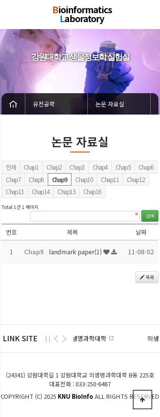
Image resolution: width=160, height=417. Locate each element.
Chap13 (15, 191)
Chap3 (77, 167)
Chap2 (54, 167)
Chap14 (41, 191)
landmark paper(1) (76, 251)
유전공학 (44, 104)
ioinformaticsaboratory (82, 14)
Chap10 (84, 179)
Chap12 (136, 179)
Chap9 (59, 179)
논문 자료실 (110, 104)
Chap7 (13, 179)
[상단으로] (142, 399)
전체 (11, 167)
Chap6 (146, 167)
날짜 (141, 232)
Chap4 (100, 167)
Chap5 (123, 167)
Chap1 (31, 167)
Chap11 (110, 179)
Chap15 (66, 191)
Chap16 (92, 191)
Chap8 (36, 179)
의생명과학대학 (55, 338)
